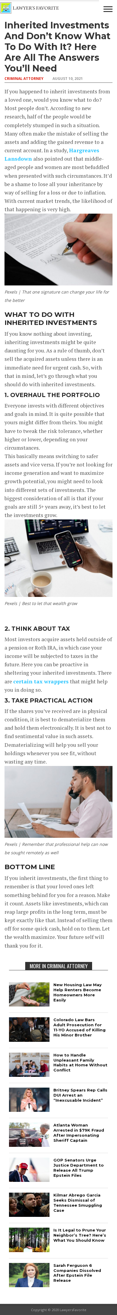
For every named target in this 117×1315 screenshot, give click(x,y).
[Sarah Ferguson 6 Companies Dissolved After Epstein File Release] (29, 1285)
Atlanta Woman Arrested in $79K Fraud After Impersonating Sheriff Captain (78, 1133)
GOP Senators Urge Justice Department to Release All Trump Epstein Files (78, 1168)
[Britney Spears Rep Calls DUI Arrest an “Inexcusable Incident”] (29, 1109)
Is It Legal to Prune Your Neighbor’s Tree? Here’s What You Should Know (79, 1235)
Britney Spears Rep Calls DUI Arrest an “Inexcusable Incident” (80, 1095)
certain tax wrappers (41, 681)
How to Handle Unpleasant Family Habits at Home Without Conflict (80, 1063)
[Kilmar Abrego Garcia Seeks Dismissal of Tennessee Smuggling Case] (29, 1214)
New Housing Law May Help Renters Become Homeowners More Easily (77, 992)
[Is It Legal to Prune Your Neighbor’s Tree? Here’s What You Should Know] (29, 1250)
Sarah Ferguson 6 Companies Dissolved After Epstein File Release (77, 1273)
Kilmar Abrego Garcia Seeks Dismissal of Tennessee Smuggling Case (77, 1203)
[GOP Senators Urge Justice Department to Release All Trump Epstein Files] (29, 1179)
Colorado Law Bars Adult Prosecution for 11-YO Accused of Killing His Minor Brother (79, 1027)
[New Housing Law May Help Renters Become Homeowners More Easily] (29, 1004)
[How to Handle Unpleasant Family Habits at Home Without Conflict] (29, 1074)
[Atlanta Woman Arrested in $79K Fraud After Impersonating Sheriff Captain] (29, 1144)
